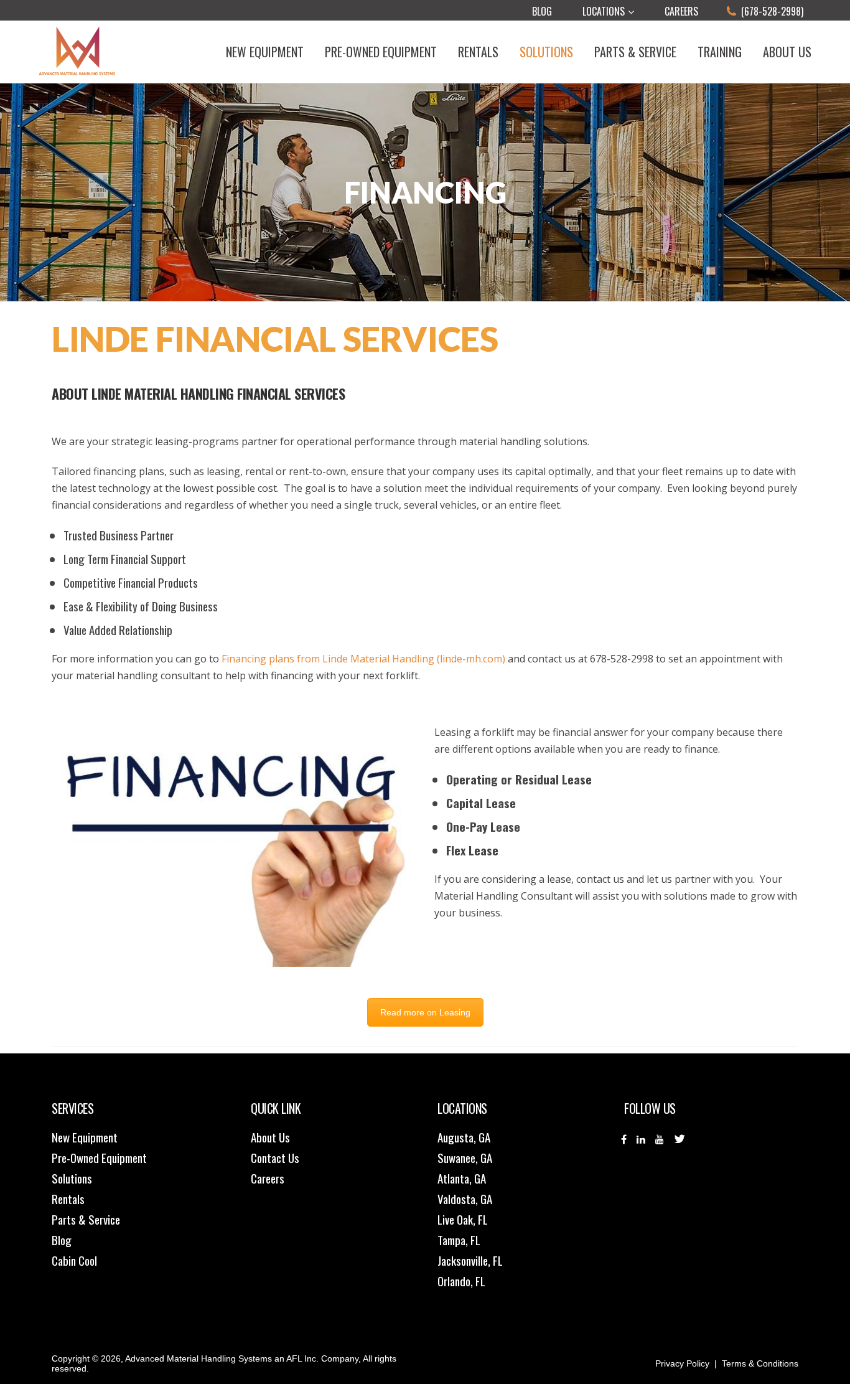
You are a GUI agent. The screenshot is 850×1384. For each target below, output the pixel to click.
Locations (603, 11)
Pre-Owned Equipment (99, 1157)
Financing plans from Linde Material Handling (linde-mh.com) (363, 659)
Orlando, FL (461, 1281)
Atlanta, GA (461, 1178)
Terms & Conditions (760, 1363)
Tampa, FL (458, 1240)
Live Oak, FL (462, 1219)
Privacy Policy (682, 1363)
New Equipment (85, 1137)
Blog (542, 11)
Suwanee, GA (464, 1157)
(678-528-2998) (772, 11)
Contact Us (275, 1157)
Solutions (72, 1178)
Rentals (68, 1198)
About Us (270, 1137)
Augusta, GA (463, 1137)
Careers (681, 11)
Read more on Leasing (425, 1012)
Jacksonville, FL (470, 1260)
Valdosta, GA (464, 1198)
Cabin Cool (74, 1260)
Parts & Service (86, 1219)
